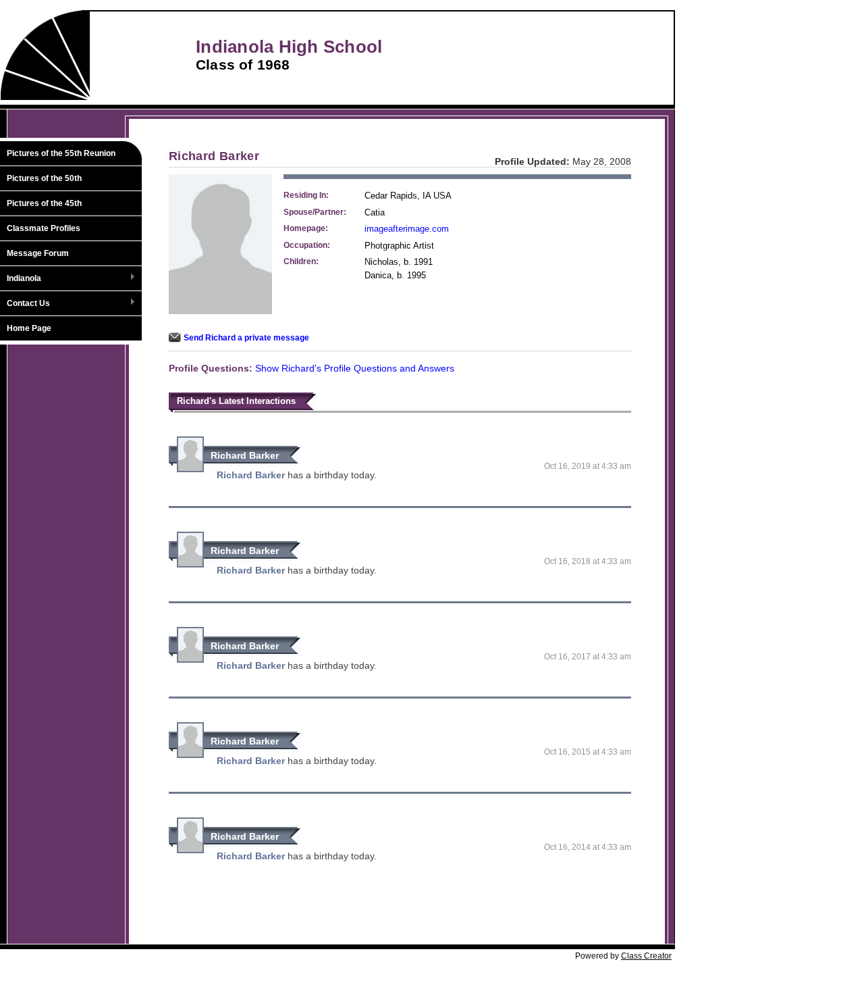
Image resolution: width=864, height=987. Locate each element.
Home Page (29, 328)
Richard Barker (245, 455)
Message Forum (38, 253)
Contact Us (25, 304)
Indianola (20, 279)
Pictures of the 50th (44, 178)
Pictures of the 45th (44, 203)
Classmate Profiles (43, 228)
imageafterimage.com (406, 229)
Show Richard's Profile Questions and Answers (354, 368)
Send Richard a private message (246, 338)
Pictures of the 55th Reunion (61, 153)
